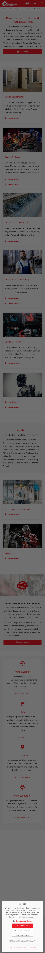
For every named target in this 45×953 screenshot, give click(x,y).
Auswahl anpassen (22, 935)
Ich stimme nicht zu (22, 931)
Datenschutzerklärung (24, 921)
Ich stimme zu (22, 926)
